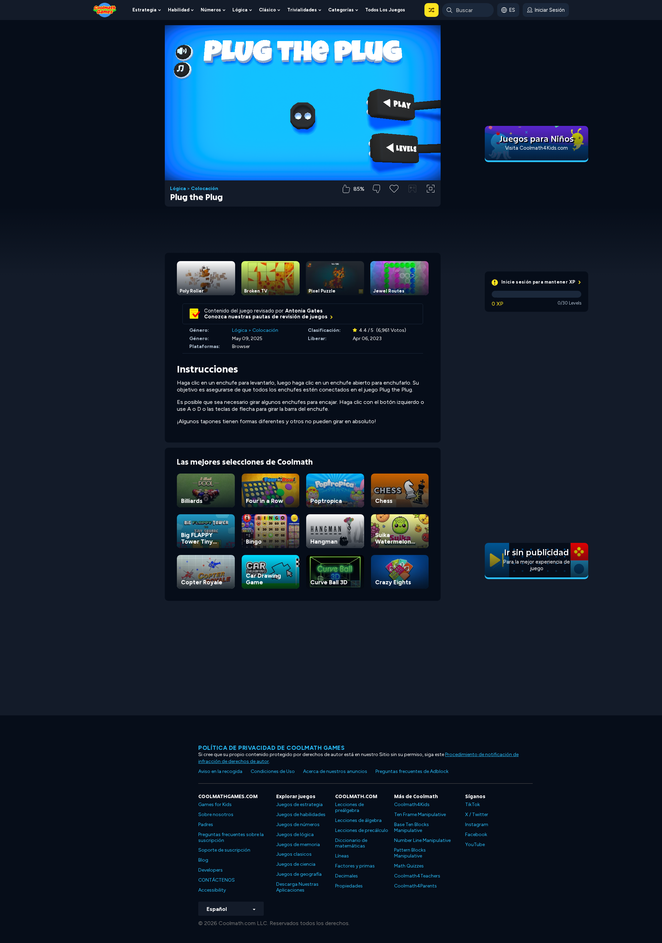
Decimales (346, 876)
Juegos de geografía (299, 874)
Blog (203, 860)
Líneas (342, 856)
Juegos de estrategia (299, 804)
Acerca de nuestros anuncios (335, 771)
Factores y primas (355, 866)
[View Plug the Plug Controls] (412, 188)
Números (211, 9)
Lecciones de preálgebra (349, 807)
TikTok (472, 804)
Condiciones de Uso (273, 771)
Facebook (476, 834)
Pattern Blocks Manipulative (410, 853)
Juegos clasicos (294, 854)
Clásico (267, 9)
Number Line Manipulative (422, 840)
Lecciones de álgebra (358, 820)
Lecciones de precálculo (361, 830)
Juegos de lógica (295, 834)
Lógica (240, 9)
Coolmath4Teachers (417, 876)
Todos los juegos (385, 9)
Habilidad (178, 9)
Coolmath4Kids (412, 804)
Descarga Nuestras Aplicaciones (297, 887)
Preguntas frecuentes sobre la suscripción (231, 837)
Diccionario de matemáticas (351, 843)
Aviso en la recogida (220, 771)
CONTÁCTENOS (216, 880)
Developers (210, 870)
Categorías (341, 9)
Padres (205, 824)
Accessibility (212, 890)
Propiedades (349, 886)
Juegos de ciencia (295, 864)
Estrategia (144, 9)
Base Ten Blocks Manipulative (411, 827)
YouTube (475, 844)
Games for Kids (215, 804)
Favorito (394, 199)
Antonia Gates (304, 311)
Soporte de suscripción (224, 850)
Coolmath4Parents (415, 886)
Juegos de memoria (298, 844)
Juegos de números (298, 824)
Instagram (476, 824)
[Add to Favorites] (394, 188)
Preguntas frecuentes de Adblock (412, 771)
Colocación (204, 188)
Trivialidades (302, 9)
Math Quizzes (409, 866)
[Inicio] (105, 9)
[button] (431, 10)
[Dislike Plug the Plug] (376, 189)
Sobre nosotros (215, 814)
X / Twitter (476, 814)
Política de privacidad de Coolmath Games (271, 747)
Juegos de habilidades (300, 814)
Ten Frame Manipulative (420, 814)
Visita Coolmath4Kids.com (536, 148)
